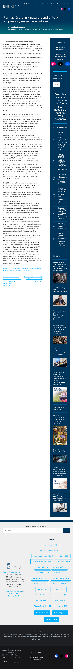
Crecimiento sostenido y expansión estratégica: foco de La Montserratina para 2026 (62, 213)
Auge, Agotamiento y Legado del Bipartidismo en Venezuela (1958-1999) (59, 315)
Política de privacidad (11, 662)
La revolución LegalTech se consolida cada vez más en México (59, 497)
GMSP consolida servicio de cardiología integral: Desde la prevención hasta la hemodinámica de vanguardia (60, 378)
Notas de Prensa (60, 584)
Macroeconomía (61, 578)
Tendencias (60, 600)
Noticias (43, 589)
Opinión (59, 589)
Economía (42, 567)
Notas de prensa (60, 613)
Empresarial (59, 567)
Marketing (40, 584)
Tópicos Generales (43, 606)
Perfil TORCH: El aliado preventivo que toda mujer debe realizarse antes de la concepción (60, 472)
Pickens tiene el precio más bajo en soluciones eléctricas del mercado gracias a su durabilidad (60, 266)
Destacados (63, 562)
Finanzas (43, 573)
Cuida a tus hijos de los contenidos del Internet (62, 225)
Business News (51, 620)
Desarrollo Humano (44, 29)
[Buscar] (63, 84)
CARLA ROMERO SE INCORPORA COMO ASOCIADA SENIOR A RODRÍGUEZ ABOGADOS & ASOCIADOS (62, 162)
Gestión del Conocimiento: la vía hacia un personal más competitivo (33, 279)
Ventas (63, 606)
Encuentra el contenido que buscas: (58, 78)
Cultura (63, 556)
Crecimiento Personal (30, 29)
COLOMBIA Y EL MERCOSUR (58, 408)
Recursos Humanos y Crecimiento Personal (16, 270)
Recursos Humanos (57, 29)
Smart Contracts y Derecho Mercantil (59, 451)
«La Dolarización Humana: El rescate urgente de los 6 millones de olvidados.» (59, 329)
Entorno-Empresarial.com (12, 572)
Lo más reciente (42, 613)
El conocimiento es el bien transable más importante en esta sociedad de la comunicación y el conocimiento (12, 281)
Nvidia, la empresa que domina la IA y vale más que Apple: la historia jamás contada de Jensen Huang (62, 195)
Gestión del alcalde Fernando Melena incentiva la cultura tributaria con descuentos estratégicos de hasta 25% (62, 141)
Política (39, 595)
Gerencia (59, 573)
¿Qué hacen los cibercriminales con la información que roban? (62, 179)
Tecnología (42, 600)
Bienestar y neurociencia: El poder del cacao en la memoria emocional (59, 419)
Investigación (40, 578)
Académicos (51, 545)
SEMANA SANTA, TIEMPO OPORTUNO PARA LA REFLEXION (60, 290)
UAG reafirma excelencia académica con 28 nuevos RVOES (59, 352)
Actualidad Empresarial (51, 550)
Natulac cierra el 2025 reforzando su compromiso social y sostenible (62, 239)
